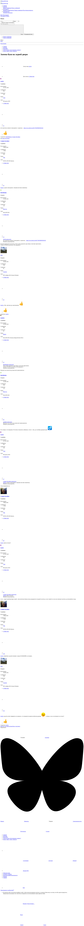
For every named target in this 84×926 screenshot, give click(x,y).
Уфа (4, 157)
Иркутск (5, 209)
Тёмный (74, 860)
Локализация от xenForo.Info (7, 890)
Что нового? (6, 9)
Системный (26, 860)
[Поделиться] (13, 114)
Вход (2, 41)
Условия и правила (7, 874)
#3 (3, 237)
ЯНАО (4, 334)
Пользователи (6, 11)
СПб (4, 97)
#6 (3, 419)
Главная (5, 5)
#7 (3, 479)
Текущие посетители (7, 12)
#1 (3, 125)
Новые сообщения (7, 8)
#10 (4, 653)
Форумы (5, 6)
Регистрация (3, 43)
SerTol (30, 66)
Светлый (50, 860)
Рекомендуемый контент (8, 10)
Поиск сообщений (16, 8)
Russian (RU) (26, 870)
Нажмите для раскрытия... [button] (9, 241)
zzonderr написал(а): (7, 421)
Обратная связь (6, 873)
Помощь (5, 876)
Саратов (5, 271)
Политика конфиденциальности (10, 875)
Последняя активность (28, 10)
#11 (4, 710)
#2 (3, 185)
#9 (3, 592)
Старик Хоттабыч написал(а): (9, 481)
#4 (3, 299)
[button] (13, 850)
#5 (3, 362)
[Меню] (1, 2)
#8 (3, 540)
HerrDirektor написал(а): (8, 364)
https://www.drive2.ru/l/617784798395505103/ (33, 128)
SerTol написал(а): (7, 239)
